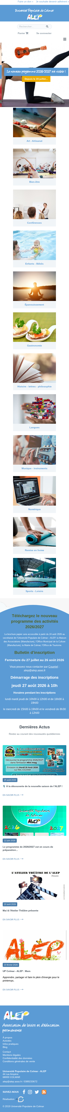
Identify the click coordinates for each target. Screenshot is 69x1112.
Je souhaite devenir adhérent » (52, 1)
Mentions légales (12, 1055)
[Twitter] (36, 1092)
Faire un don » (25, 1)
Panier (22, 33)
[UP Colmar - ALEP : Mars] (34, 951)
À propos (7, 1037)
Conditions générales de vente (19, 1061)
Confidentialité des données (17, 1058)
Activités (7, 1040)
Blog (5, 1047)
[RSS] (44, 1092)
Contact (7, 1051)
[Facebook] (24, 1092)
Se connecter (43, 33)
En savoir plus (11, 795)
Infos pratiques (10, 1044)
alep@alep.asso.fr (12, 1081)
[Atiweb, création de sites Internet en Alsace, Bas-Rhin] (20, 1099)
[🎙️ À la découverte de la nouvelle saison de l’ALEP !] (34, 763)
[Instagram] (30, 1092)
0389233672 (30, 1081)
